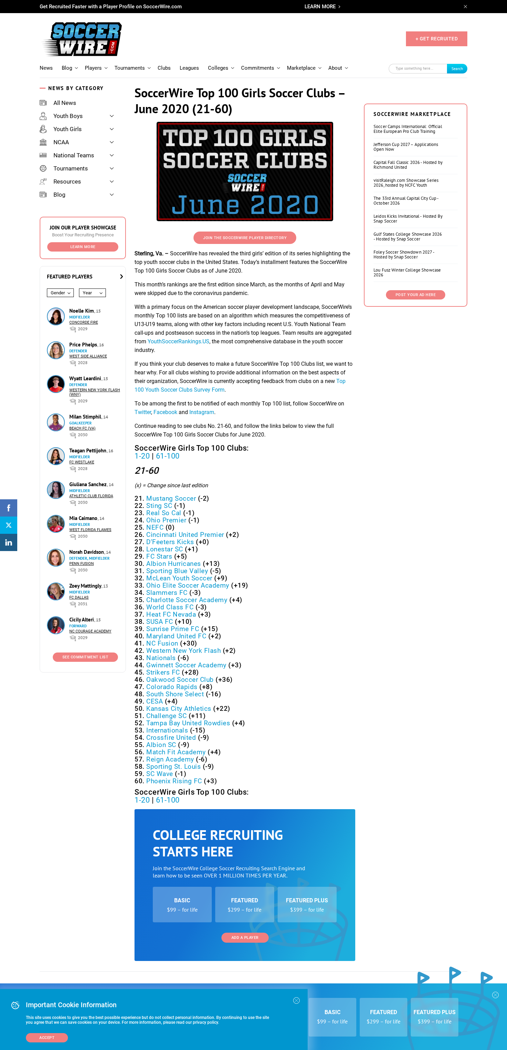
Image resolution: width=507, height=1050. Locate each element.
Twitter (143, 412)
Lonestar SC (164, 549)
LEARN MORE (320, 6)
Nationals (161, 658)
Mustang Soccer (171, 498)
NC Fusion (162, 643)
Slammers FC (167, 593)
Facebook (165, 412)
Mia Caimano (84, 518)
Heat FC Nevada (171, 614)
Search (457, 68)
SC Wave (159, 774)
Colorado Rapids (172, 687)
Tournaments (130, 68)
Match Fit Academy (176, 752)
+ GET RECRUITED (437, 38)
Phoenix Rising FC (174, 781)
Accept (46, 1038)
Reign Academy (170, 759)
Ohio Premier (166, 520)
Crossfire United (171, 738)
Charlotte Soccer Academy (186, 600)
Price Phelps (83, 344)
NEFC (154, 527)
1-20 (142, 456)
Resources (67, 181)
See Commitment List (85, 657)
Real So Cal (163, 513)
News (46, 68)
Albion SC (161, 745)
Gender (58, 292)
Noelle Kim (82, 310)
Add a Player (245, 937)
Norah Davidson (87, 552)
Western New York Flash (183, 651)
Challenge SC (166, 716)
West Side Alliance (88, 356)
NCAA (61, 142)
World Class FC (169, 607)
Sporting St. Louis (173, 767)
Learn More (83, 247)
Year (87, 292)
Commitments (257, 68)
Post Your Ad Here (416, 295)
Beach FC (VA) (82, 428)
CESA (154, 701)
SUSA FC (159, 622)
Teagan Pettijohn (88, 450)
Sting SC (159, 506)
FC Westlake (81, 462)
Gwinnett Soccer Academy (186, 665)
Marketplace (301, 68)
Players (93, 68)
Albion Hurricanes (173, 564)
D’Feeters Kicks (170, 542)
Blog (67, 68)
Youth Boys (68, 115)
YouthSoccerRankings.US (178, 341)
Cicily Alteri (82, 619)
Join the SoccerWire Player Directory (245, 238)
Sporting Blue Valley (177, 571)
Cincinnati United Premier (185, 535)
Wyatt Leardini (85, 378)
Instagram (201, 412)
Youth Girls (67, 129)
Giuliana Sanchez (88, 484)
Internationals (167, 730)
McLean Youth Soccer (179, 578)
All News (64, 102)
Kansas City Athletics (178, 709)
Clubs (164, 68)
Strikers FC (163, 672)
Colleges (218, 68)
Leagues (189, 68)
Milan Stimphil (85, 416)
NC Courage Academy (90, 631)
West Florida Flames (90, 530)
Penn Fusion (81, 563)
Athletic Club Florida (91, 496)
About (335, 68)
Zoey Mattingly (85, 585)
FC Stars (159, 556)
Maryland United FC (176, 636)
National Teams (73, 155)
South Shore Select (175, 694)
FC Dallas (79, 597)
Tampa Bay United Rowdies (188, 723)
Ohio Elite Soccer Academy (187, 585)
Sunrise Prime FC (172, 629)
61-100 (168, 456)
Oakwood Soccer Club (180, 680)
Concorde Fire (83, 322)
